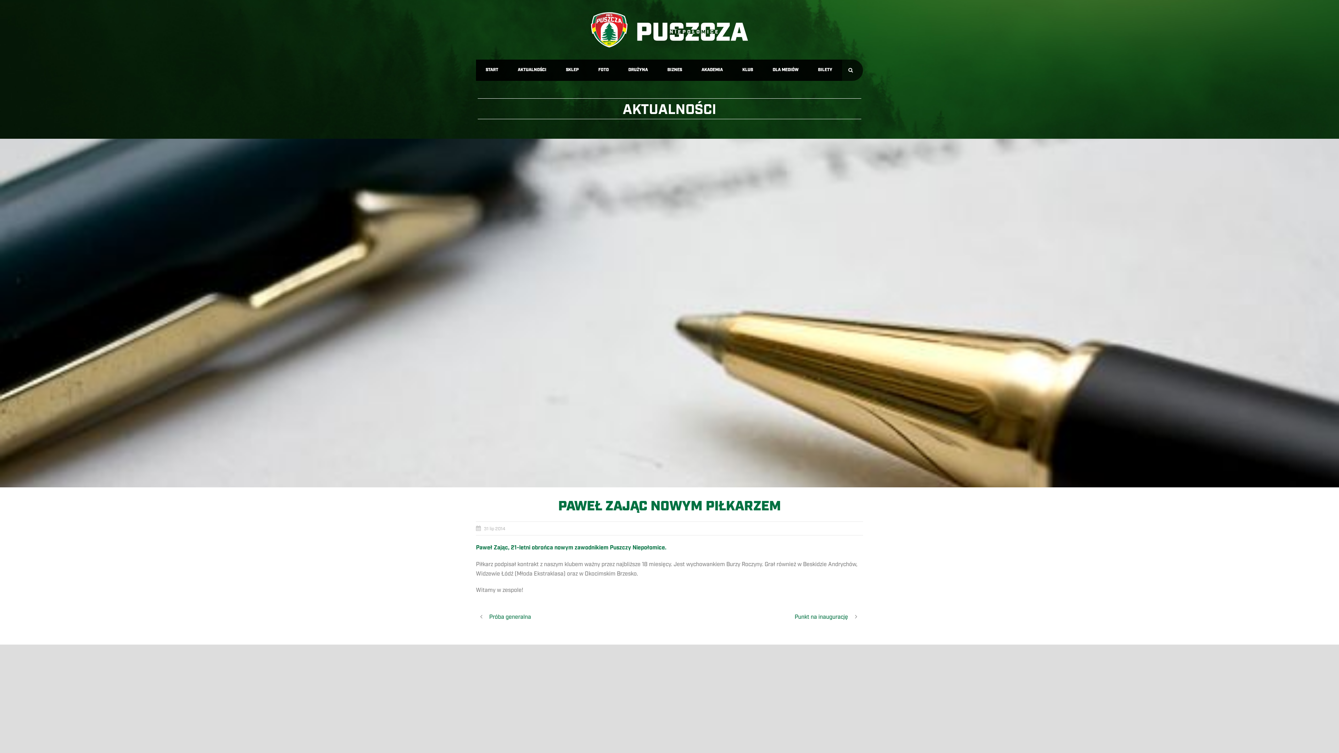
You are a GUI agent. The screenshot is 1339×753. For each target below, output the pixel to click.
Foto (603, 70)
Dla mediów (786, 70)
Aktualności (532, 70)
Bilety (825, 70)
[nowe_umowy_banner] (669, 313)
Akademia (712, 70)
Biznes (674, 70)
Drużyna (638, 70)
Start (492, 70)
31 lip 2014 (494, 529)
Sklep (572, 70)
